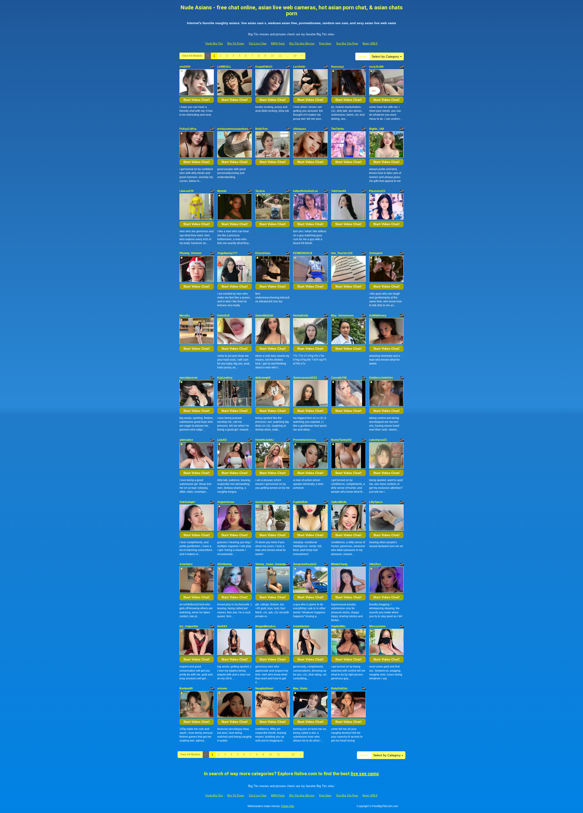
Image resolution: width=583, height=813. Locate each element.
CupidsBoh (300, 502)
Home (362, 56)
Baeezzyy (337, 66)
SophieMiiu (338, 626)
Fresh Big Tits (214, 43)
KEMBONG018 (302, 253)
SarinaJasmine (265, 502)
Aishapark (376, 253)
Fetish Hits (287, 806)
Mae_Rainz (300, 688)
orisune (222, 688)
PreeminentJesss (304, 439)
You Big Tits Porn (347, 43)
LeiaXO (222, 439)
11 (280, 55)
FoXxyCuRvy (188, 128)
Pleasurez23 (377, 191)
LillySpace (376, 502)
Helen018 (223, 315)
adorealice (186, 439)
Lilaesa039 (186, 191)
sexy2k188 (376, 66)
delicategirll (262, 377)
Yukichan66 (338, 191)
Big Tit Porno (235, 43)
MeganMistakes (265, 626)
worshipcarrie (188, 377)
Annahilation (301, 626)
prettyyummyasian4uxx (232, 128)
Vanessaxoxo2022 (305, 377)
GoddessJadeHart (381, 377)
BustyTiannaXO (341, 439)
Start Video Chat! (196, 100)
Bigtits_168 (376, 128)
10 (272, 55)
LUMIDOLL (224, 66)
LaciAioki (299, 66)
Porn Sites (325, 43)
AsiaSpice (186, 564)
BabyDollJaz (339, 688)
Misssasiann (377, 626)
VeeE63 (222, 626)
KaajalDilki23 (263, 66)
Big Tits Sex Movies (302, 43)
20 (295, 55)
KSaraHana (262, 253)
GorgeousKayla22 (305, 564)
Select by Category (386, 56)
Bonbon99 (186, 688)
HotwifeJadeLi (264, 439)
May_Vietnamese (342, 315)
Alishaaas (299, 128)
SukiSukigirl (187, 502)
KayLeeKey (225, 377)
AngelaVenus (225, 502)
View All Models (192, 55)
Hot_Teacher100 (342, 253)
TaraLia (260, 191)
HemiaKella (300, 315)
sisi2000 (184, 66)
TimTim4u (337, 128)
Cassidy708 (339, 377)
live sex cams (365, 773)
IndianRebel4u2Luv (305, 191)
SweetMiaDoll (264, 315)
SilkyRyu (375, 564)
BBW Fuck (278, 43)
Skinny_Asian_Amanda (270, 564)
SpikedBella (339, 502)
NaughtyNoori (264, 688)
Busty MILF (370, 43)
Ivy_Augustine (188, 626)
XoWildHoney (377, 315)
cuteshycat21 (378, 439)
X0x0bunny (224, 564)
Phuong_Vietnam (190, 253)
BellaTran (261, 128)
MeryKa (184, 315)
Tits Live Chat (257, 43)
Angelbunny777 (227, 253)
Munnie (222, 191)
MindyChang (339, 564)
